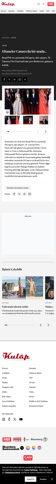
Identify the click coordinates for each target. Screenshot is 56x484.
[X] (14, 419)
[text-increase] (25, 79)
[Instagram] (3, 419)
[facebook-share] (4, 79)
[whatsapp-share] (15, 79)
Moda (42, 11)
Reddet (43, 479)
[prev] (41, 325)
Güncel (3, 11)
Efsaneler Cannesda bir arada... (18, 188)
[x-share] (9, 79)
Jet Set (13, 38)
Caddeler (20, 11)
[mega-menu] (43, 4)
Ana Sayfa (6, 38)
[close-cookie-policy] (52, 479)
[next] (45, 131)
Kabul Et (30, 479)
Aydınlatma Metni (12, 472)
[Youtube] (21, 419)
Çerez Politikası (31, 470)
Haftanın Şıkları (31, 11)
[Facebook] (9, 419)
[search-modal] (38, 4)
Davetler (11, 11)
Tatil (47, 11)
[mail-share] (20, 79)
